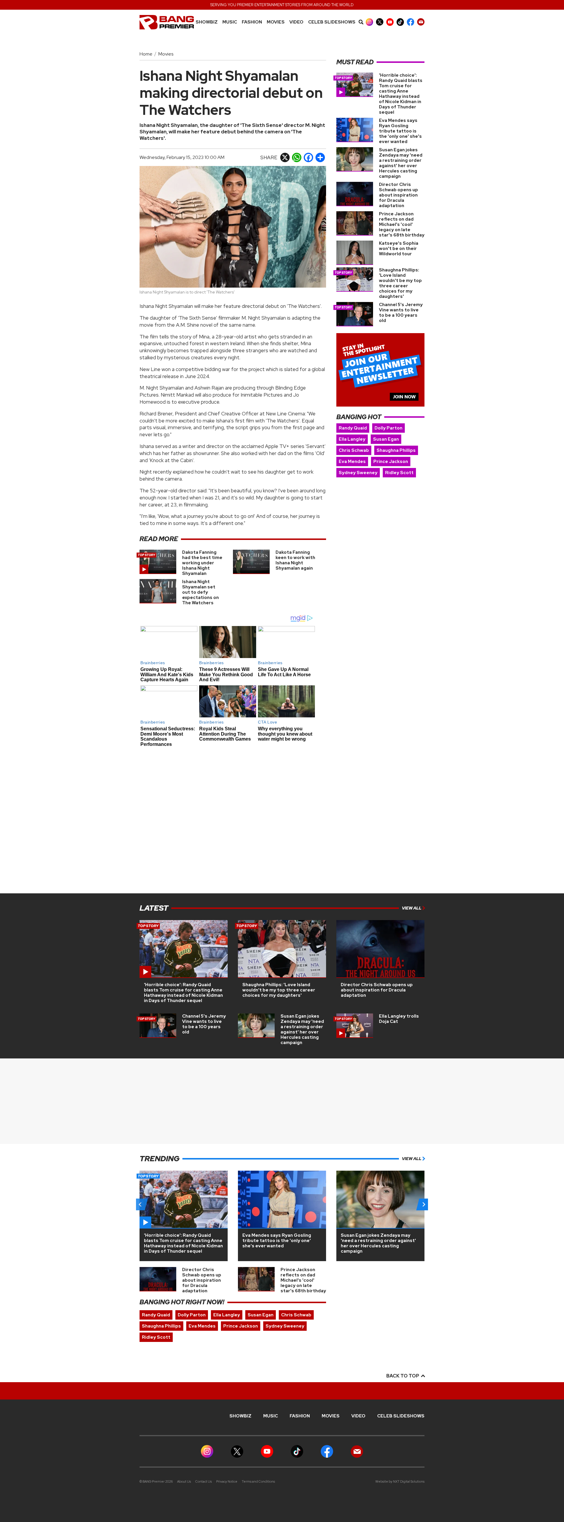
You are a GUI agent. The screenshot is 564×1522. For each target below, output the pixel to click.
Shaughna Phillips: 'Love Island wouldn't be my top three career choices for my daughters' (400, 283)
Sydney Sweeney (358, 473)
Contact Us (203, 1481)
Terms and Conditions (258, 1481)
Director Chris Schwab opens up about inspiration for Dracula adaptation (398, 195)
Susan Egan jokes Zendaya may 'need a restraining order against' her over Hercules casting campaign (400, 163)
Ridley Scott (399, 473)
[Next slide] (423, 1204)
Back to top (403, 1376)
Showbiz (207, 22)
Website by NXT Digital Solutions (399, 1481)
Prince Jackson (390, 461)
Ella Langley (352, 439)
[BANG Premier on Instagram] (369, 22)
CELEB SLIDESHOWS (331, 22)
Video (296, 22)
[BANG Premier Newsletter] (420, 22)
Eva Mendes (352, 461)
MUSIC (229, 22)
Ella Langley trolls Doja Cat (399, 1018)
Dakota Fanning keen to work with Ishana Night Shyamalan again (295, 560)
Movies (276, 22)
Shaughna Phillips (396, 450)
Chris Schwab (354, 450)
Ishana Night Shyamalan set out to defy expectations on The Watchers (200, 592)
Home (146, 54)
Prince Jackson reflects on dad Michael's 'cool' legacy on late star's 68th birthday (401, 224)
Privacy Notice (226, 1481)
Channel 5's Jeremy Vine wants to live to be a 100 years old (401, 312)
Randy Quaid (353, 428)
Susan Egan (386, 439)
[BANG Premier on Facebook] (410, 22)
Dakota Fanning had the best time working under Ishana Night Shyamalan (202, 562)
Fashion (252, 22)
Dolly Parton (388, 428)
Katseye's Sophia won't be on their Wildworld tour (398, 248)
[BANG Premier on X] (379, 22)
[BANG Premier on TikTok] (400, 22)
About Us (184, 1481)
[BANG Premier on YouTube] (390, 22)
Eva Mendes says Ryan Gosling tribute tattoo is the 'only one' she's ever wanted (400, 131)
